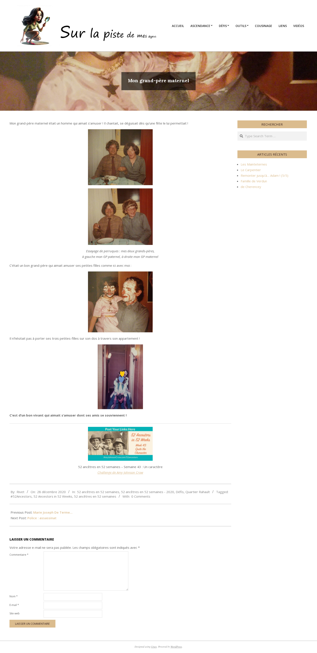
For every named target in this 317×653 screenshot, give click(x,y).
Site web (14, 613)
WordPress (176, 646)
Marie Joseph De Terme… (52, 512)
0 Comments (140, 496)
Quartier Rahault (197, 492)
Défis (180, 492)
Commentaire (18, 555)
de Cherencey (251, 187)
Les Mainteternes (254, 164)
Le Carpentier (251, 170)
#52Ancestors (21, 496)
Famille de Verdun (254, 181)
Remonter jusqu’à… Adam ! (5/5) (264, 175)
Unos (154, 646)
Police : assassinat (41, 518)
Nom (13, 596)
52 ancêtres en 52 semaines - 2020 (147, 492)
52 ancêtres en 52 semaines (98, 492)
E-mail (14, 605)
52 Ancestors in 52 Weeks (52, 496)
